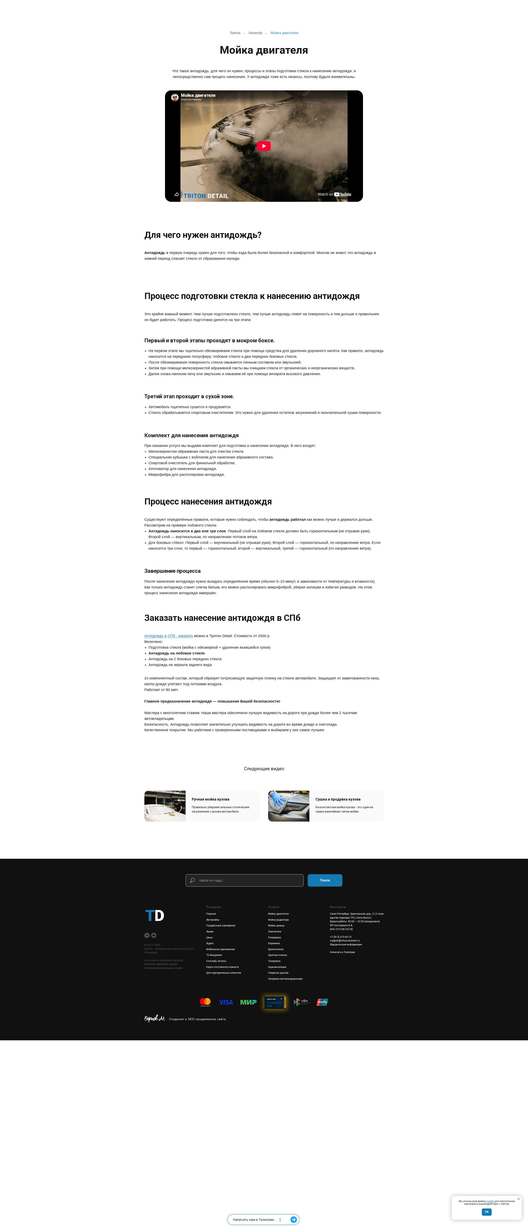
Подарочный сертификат (221, 925)
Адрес (210, 943)
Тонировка (274, 961)
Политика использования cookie (163, 968)
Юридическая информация (346, 944)
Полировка (274, 937)
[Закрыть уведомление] (519, 1199)
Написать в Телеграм (342, 952)
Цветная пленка (277, 955)
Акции (209, 931)
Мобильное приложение (220, 949)
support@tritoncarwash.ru (345, 940)
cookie (490, 1201)
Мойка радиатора (278, 919)
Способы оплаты (216, 961)
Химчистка (274, 931)
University (255, 33)
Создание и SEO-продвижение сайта (197, 1019)
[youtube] (153, 935)
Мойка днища (276, 925)
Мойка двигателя (278, 913)
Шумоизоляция (277, 967)
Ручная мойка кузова (210, 799)
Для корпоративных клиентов (223, 972)
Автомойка (212, 919)
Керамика (274, 943)
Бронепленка (276, 949)
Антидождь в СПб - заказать (168, 636)
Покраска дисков (278, 972)
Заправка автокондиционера (285, 978)
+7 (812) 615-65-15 (340, 936)
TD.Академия (214, 955)
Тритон (235, 33)
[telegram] (147, 935)
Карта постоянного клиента (222, 967)
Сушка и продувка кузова (338, 799)
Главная (211, 913)
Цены (209, 937)
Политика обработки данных (161, 964)
